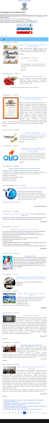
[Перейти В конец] (42, 413)
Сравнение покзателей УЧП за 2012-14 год (11, 202)
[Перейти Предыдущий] (6, 413)
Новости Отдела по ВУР (25, 58)
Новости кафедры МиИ (7, 166)
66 (12, 413)
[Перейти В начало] (3, 413)
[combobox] (8, 36)
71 (27, 413)
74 (36, 413)
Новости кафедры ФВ (6, 95)
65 (9, 413)
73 (33, 413)
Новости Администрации (7, 73)
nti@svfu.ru (7, 17)
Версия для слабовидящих (24, 0)
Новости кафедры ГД (6, 274)
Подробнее (21, 54)
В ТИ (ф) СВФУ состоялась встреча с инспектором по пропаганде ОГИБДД (22, 409)
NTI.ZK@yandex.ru (33, 22)
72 (30, 413)
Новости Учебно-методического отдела (10, 185)
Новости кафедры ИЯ (6, 42)
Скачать (14, 269)
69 (21, 413)
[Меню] (4, 39)
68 (18, 413)
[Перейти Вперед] (39, 413)
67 (15, 413)
